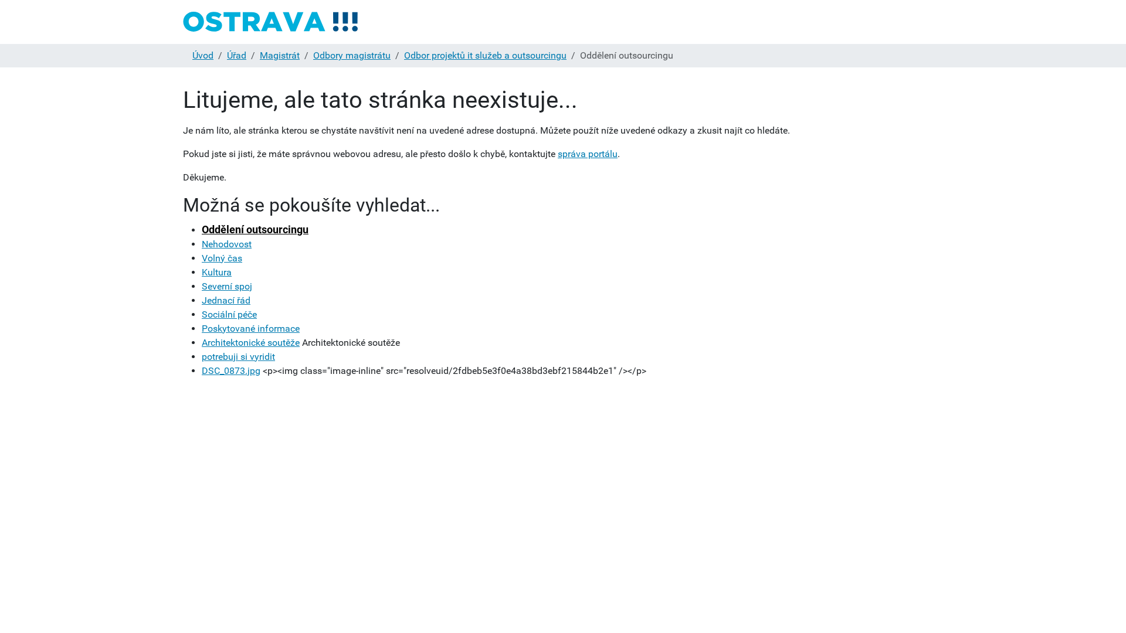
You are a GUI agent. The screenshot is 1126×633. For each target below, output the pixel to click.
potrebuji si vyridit (238, 356)
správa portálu (588, 153)
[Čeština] (271, 22)
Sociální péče (229, 314)
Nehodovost (227, 244)
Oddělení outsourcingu (255, 229)
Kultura (217, 272)
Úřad (236, 55)
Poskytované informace (251, 328)
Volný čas (222, 258)
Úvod (202, 55)
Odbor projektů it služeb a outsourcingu (485, 55)
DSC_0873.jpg (231, 370)
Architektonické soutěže (251, 342)
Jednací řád (226, 300)
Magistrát (280, 55)
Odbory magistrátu (352, 55)
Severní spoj (227, 286)
